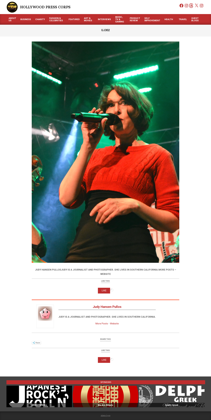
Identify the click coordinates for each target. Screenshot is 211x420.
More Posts (101, 323)
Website (114, 323)
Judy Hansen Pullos (107, 307)
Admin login (105, 415)
